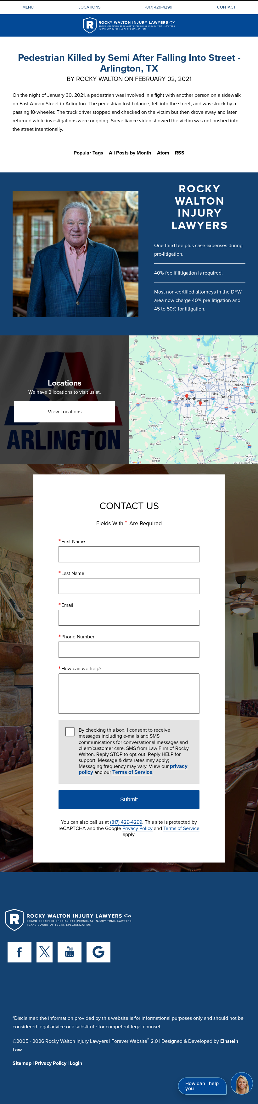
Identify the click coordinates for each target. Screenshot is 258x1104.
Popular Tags (88, 152)
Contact (226, 7)
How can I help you (202, 1085)
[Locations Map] (193, 399)
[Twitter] (44, 952)
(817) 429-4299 (158, 7)
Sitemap (22, 1063)
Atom (163, 152)
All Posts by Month (130, 152)
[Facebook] (19, 952)
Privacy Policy (137, 828)
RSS (179, 152)
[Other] (98, 952)
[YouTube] (69, 952)
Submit (129, 799)
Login (76, 1063)
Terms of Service (132, 772)
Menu (28, 7)
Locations (89, 7)
